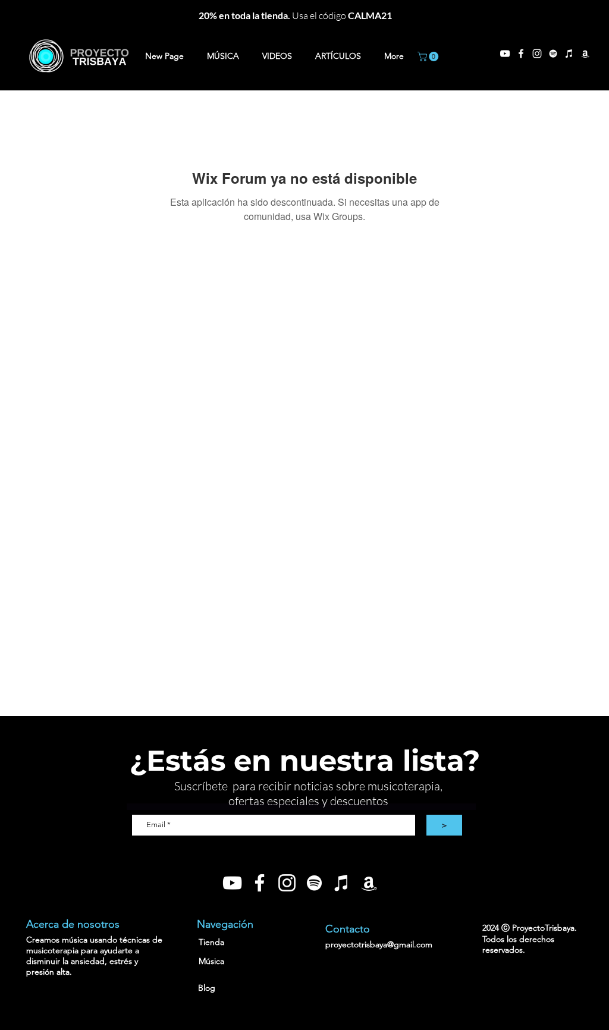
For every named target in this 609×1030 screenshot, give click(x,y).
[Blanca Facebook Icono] (259, 882)
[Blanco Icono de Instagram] (287, 882)
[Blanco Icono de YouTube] (232, 882)
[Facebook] (521, 53)
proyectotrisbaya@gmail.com (378, 944)
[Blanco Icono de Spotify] (553, 53)
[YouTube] (505, 53)
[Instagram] (537, 53)
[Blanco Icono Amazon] (585, 53)
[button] (429, 56)
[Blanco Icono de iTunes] (569, 53)
